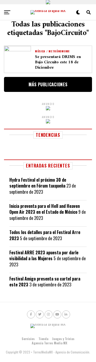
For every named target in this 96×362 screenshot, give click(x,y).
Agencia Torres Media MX (49, 343)
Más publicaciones (48, 84)
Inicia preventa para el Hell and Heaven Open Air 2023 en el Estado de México (44, 209)
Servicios (28, 338)
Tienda (43, 338)
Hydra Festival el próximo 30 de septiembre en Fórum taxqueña (37, 183)
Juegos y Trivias (63, 338)
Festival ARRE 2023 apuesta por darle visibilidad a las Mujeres (43, 255)
